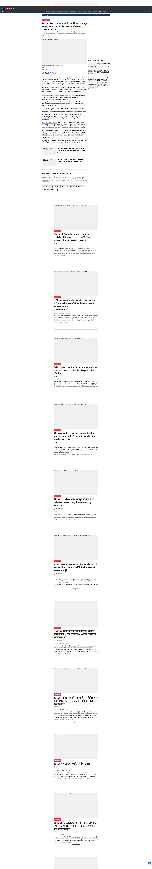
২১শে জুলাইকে (63, 775)
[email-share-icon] (53, 74)
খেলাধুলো (80, 12)
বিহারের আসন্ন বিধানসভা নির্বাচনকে (49, 122)
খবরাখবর (48, 12)
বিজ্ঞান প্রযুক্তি (73, 12)
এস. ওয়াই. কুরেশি (94, 839)
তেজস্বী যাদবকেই (77, 78)
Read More (76, 259)
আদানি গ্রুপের (64, 514)
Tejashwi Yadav (70, 186)
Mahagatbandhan (80, 186)
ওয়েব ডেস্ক (44, 68)
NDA (63, 186)
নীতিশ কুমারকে (69, 99)
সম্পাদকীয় (65, 12)
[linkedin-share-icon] (50, 74)
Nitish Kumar (56, 186)
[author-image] (55, 310)
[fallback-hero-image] (92, 65)
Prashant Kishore (47, 186)
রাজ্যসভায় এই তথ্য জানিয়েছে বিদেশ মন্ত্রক (85, 581)
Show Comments (64, 194)
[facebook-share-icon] (48, 74)
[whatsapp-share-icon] (43, 74)
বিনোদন (95, 12)
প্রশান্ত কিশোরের (74, 112)
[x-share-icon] (46, 74)
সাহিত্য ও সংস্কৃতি (102, 12)
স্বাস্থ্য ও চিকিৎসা (87, 12)
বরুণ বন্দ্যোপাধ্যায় (59, 310)
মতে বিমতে (59, 12)
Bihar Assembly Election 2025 (50, 189)
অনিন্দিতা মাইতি (59, 509)
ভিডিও (53, 12)
